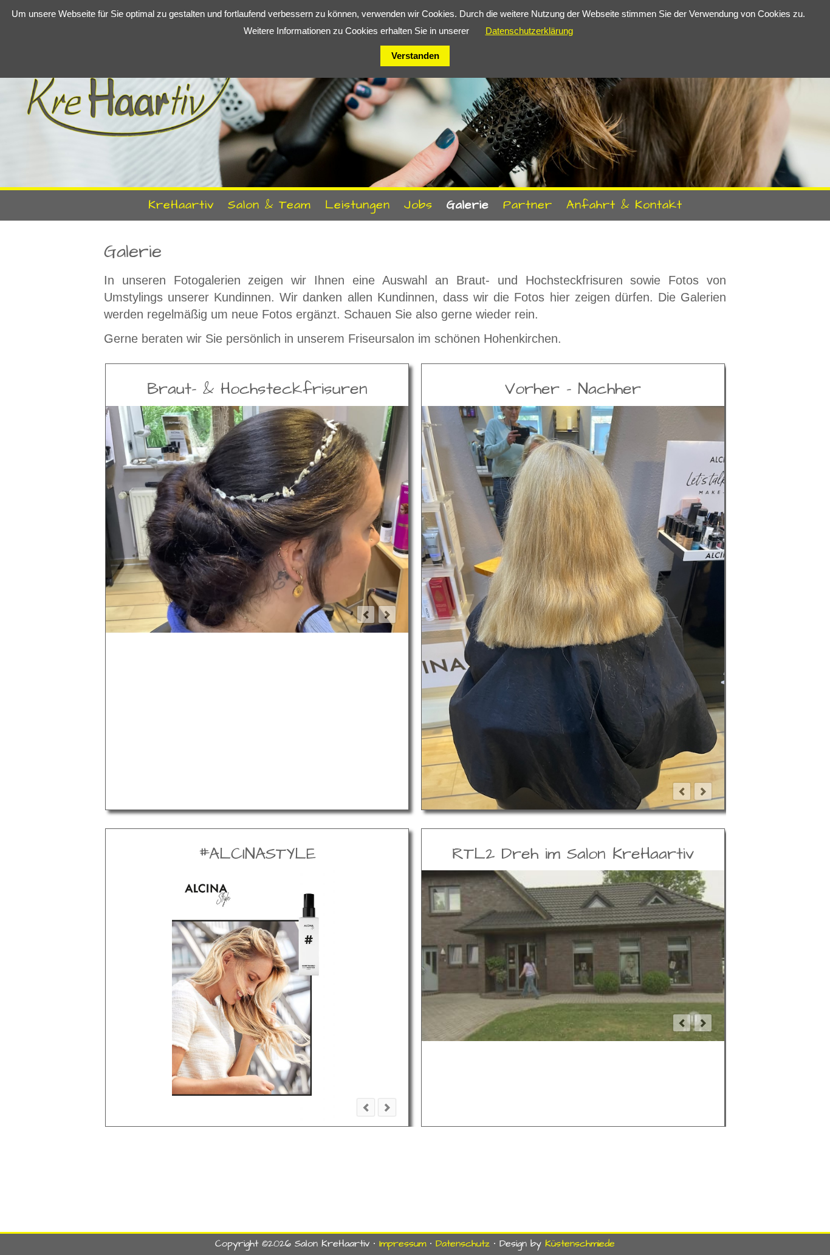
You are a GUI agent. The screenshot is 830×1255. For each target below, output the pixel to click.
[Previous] (366, 614)
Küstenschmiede (580, 1243)
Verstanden (415, 56)
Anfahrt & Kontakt (624, 204)
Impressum (402, 1243)
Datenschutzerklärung (529, 31)
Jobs (418, 204)
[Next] (387, 614)
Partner (527, 204)
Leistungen (357, 204)
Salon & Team (269, 204)
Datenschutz (463, 1243)
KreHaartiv (181, 204)
